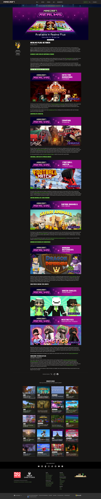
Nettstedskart (62, 482)
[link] (39, 466)
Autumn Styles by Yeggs (49, 154)
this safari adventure (43, 233)
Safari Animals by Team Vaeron (40, 197)
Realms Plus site (70, 365)
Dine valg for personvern (33, 496)
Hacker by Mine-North (73, 353)
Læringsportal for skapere (49, 482)
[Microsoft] (78, 495)
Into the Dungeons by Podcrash (39, 69)
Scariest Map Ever (69, 58)
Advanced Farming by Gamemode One (58, 238)
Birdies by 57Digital (38, 239)
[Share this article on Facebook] (57, 374)
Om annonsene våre (60, 495)
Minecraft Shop (62, 475)
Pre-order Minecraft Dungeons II (53, 5)
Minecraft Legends (48, 477)
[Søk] (90, 2)
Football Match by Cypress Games (40, 157)
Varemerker (54, 495)
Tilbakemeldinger (62, 480)
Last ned (61, 483)
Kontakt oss (61, 484)
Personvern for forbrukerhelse (43, 495)
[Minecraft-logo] (9, 2)
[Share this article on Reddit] (54, 374)
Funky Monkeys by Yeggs (49, 239)
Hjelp (60, 479)
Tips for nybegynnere (63, 478)
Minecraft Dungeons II (49, 475)
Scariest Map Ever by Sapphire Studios (42, 54)
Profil (60, 487)
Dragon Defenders (73, 276)
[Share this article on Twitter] (51, 374)
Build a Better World (49, 484)
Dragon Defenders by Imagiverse (40, 242)
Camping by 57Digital (36, 114)
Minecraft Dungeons (49, 476)
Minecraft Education (49, 479)
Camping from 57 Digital (41, 149)
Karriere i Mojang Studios (49, 483)
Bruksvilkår (50, 495)
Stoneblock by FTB (52, 109)
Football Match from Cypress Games (41, 192)
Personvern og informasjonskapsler (32, 495)
